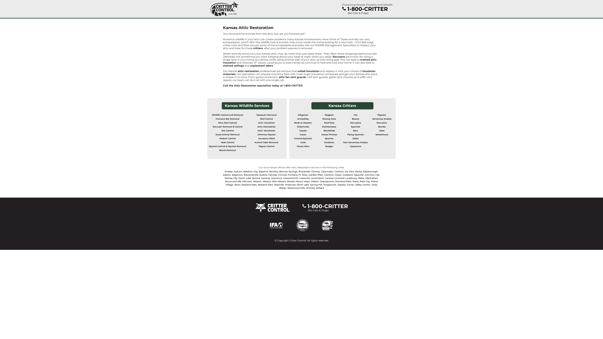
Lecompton (317, 178)
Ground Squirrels (303, 138)
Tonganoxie (329, 184)
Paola (356, 181)
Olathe (315, 181)
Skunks (382, 127)
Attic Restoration (266, 127)
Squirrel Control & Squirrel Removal (227, 146)
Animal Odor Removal (266, 142)
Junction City (372, 174)
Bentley (273, 171)
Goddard (348, 174)
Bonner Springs (288, 171)
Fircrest (282, 174)
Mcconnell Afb (233, 181)
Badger (329, 146)
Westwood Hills (296, 188)
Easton (227, 174)
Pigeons (382, 115)
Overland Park (343, 181)
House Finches (329, 134)
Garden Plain (316, 174)
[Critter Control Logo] (224, 9)
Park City (365, 181)
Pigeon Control (266, 146)
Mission (257, 181)
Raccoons (339, 56)
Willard (320, 188)
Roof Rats (329, 123)
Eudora (263, 174)
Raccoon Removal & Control (227, 127)
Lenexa (329, 178)
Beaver (355, 119)
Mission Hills (270, 181)
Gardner (329, 174)
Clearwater (327, 171)
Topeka (341, 184)
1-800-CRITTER (293, 85)
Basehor (263, 171)
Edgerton (237, 174)
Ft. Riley (303, 174)
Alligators (303, 115)
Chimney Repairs (266, 134)
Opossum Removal (266, 115)
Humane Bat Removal (227, 119)
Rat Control (228, 130)
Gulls (303, 142)
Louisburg (351, 178)
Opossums (355, 146)
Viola (374, 184)
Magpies (329, 115)
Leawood (304, 178)
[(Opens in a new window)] (283, 224)
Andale (229, 171)
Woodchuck (381, 134)
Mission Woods (286, 181)
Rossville (279, 184)
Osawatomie (327, 181)
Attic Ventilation (266, 130)
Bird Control (266, 119)
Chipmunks (303, 127)
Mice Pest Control (227, 123)
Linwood (339, 178)
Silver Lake (303, 184)
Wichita (310, 188)
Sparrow (329, 138)
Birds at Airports (303, 123)
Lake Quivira (253, 178)
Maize (361, 178)
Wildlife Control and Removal (227, 115)
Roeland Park (249, 184)
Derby (358, 171)
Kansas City (231, 178)
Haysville (359, 174)
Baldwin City (250, 171)
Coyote (303, 130)
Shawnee (290, 184)
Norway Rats (329, 119)
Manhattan (371, 178)
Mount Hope (303, 181)
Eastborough (370, 171)
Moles (356, 138)
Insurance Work (266, 138)
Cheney (315, 171)
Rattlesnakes (329, 127)
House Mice (303, 146)
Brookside (304, 171)
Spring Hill (316, 184)
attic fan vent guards (292, 77)
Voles (382, 130)
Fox (355, 115)
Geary (338, 174)
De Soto (349, 171)
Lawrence (276, 178)
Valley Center (362, 184)
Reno (237, 184)
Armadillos (303, 119)
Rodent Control (228, 138)
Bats (355, 130)
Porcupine (355, 123)
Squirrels (355, 127)
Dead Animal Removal (228, 134)
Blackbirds (329, 130)
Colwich (339, 171)
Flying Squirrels (355, 134)
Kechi (242, 178)
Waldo (282, 188)
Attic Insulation (266, 123)
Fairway (272, 174)
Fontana (292, 174)
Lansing (265, 178)
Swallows (329, 142)
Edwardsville (251, 174)
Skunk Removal (227, 150)
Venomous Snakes (381, 119)
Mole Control (227, 142)
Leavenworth (290, 178)
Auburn (238, 171)
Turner (350, 184)
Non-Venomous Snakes (355, 142)
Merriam (247, 181)
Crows (303, 134)
